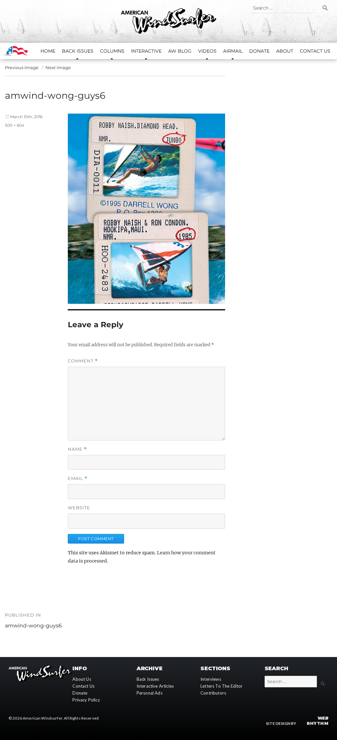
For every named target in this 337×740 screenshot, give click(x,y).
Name (77, 449)
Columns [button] (112, 51)
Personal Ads (150, 693)
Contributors (213, 693)
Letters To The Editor (221, 686)
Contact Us (315, 51)
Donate (259, 51)
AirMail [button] (233, 51)
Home (47, 51)
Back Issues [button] (77, 51)
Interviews (210, 679)
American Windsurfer (42, 718)
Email (78, 478)
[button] (146, 209)
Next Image (58, 67)
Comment (83, 361)
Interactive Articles (155, 686)
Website (79, 507)
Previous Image (22, 67)
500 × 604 (14, 125)
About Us (81, 679)
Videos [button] (207, 51)
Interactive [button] (146, 51)
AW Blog (180, 51)
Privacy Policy (86, 699)
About (284, 51)
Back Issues (148, 679)
